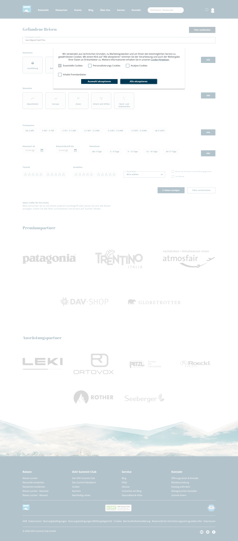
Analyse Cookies (139, 65)
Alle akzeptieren (139, 81)
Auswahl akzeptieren (99, 81)
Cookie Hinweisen (160, 59)
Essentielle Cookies (73, 65)
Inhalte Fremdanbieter (74, 74)
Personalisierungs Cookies (106, 65)
